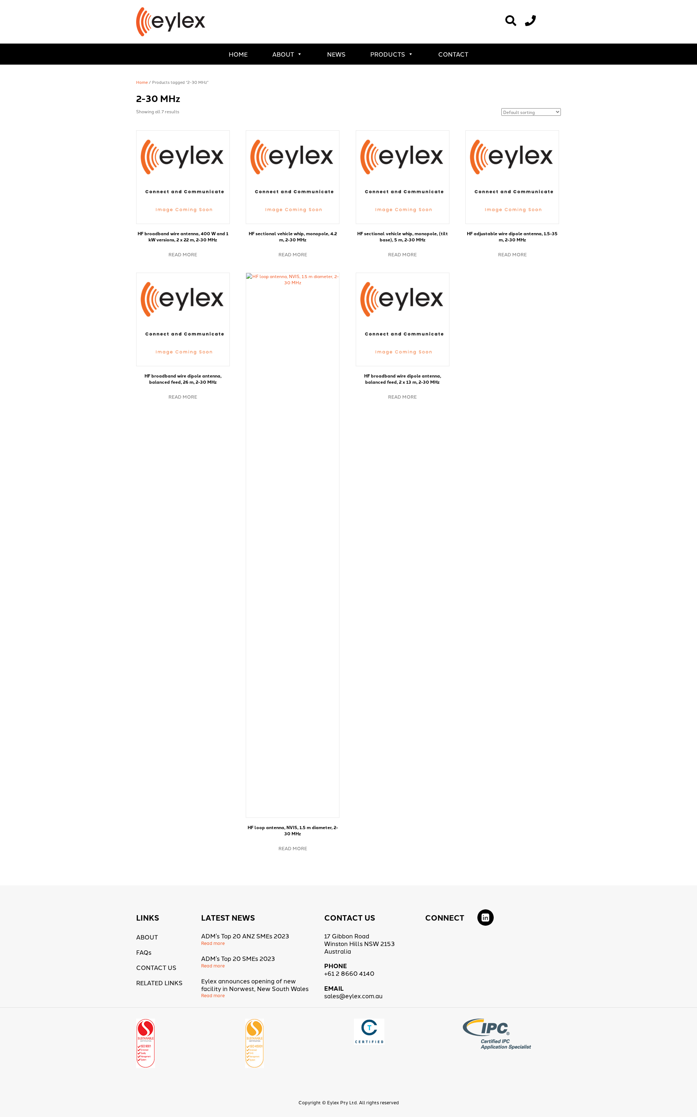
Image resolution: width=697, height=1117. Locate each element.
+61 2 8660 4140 (349, 973)
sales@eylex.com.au (353, 995)
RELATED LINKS (159, 982)
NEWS (336, 54)
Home (142, 82)
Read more (182, 254)
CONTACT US (156, 967)
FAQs (143, 952)
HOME (238, 54)
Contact (453, 54)
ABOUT (283, 54)
